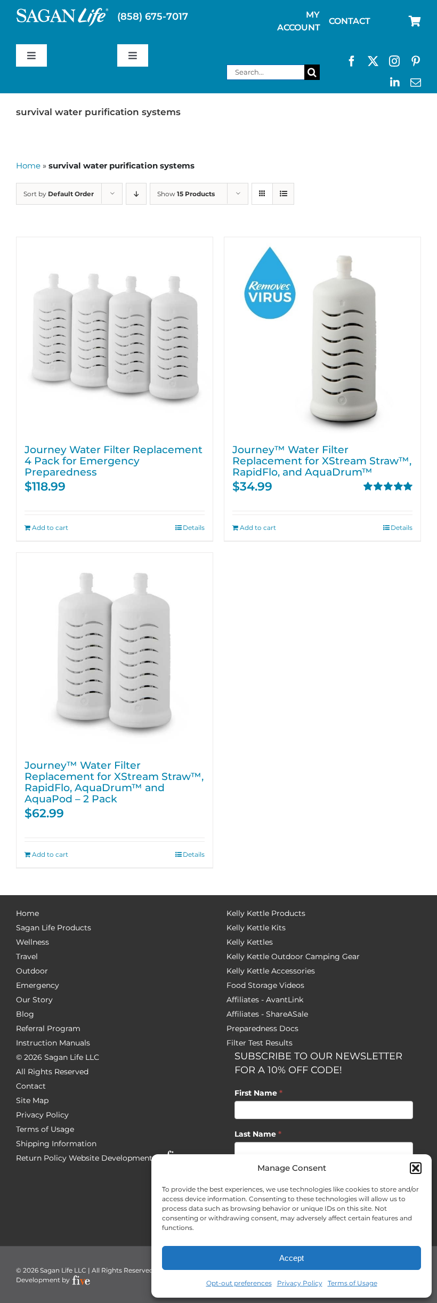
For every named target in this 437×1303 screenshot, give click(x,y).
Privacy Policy (299, 1283)
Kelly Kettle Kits (256, 927)
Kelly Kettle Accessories (270, 971)
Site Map (32, 1100)
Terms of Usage (352, 1283)
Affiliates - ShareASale (267, 1014)
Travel (27, 956)
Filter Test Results (259, 1043)
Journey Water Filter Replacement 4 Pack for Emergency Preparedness (114, 460)
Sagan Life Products (53, 927)
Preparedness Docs (262, 1028)
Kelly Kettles (249, 942)
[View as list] (283, 193)
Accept (291, 1257)
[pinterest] (415, 61)
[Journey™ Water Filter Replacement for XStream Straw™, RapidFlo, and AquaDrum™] (322, 335)
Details (194, 528)
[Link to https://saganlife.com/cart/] (415, 21)
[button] (415, 1168)
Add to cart (50, 528)
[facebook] (351, 61)
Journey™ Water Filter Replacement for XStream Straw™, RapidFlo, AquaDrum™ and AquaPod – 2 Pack (114, 782)
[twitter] (373, 61)
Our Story (34, 999)
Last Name (257, 1134)
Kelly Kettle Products (265, 913)
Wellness (32, 942)
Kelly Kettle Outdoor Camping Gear (293, 956)
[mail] (415, 82)
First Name (258, 1093)
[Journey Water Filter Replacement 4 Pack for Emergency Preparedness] (115, 335)
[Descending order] (136, 194)
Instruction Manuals (53, 1043)
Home (28, 165)
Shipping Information (56, 1143)
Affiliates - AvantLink (264, 999)
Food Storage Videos (265, 985)
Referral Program (48, 1028)
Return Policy (41, 1158)
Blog (25, 1014)
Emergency (37, 985)
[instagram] (394, 61)
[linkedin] (395, 82)
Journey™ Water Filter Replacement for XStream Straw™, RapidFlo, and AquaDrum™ (321, 460)
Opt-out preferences (239, 1283)
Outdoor (32, 971)
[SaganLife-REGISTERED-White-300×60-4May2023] (62, 12)
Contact (31, 1086)
